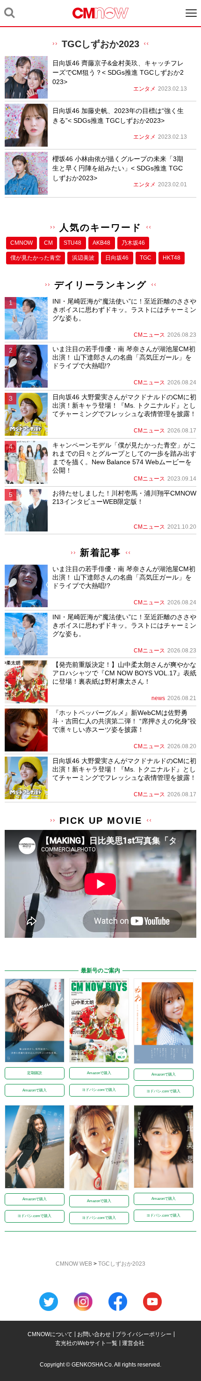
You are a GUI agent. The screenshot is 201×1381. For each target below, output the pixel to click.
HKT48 (171, 258)
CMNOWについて (50, 1334)
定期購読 (34, 1073)
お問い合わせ (94, 1334)
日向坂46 (117, 258)
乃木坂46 (133, 243)
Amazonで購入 (34, 1090)
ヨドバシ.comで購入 (99, 1090)
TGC (145, 258)
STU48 (72, 243)
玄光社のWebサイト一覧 (86, 1343)
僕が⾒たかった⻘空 (35, 258)
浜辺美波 (83, 258)
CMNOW (21, 243)
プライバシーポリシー (143, 1334)
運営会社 (133, 1343)
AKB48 (101, 243)
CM (48, 243)
